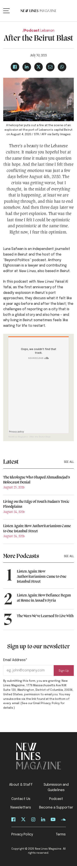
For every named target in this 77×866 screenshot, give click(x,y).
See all (69, 462)
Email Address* (15, 660)
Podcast (32, 31)
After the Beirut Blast (40, 436)
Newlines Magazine (18, 436)
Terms (61, 834)
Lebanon (47, 31)
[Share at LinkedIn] (26, 67)
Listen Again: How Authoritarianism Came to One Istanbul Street (41, 576)
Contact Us (20, 799)
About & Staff (20, 785)
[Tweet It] (38, 67)
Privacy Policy (22, 834)
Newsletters (20, 807)
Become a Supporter (56, 807)
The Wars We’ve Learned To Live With (45, 616)
